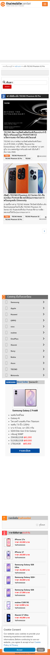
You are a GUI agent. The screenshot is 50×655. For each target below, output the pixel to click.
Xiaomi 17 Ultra (21, 615)
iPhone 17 (19, 552)
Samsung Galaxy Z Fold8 (25, 410)
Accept (19, 649)
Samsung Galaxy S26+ (25, 577)
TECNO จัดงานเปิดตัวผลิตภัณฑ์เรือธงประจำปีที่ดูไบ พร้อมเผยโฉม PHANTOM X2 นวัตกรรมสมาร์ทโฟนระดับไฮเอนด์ (25, 134)
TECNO (28, 158)
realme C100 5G (22, 602)
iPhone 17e (20, 539)
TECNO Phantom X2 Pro (13, 158)
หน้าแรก (18, 66)
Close (40, 649)
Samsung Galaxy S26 (24, 590)
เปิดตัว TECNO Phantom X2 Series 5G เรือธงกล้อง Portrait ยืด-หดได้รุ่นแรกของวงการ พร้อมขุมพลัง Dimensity (24, 197)
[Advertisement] (25, 34)
